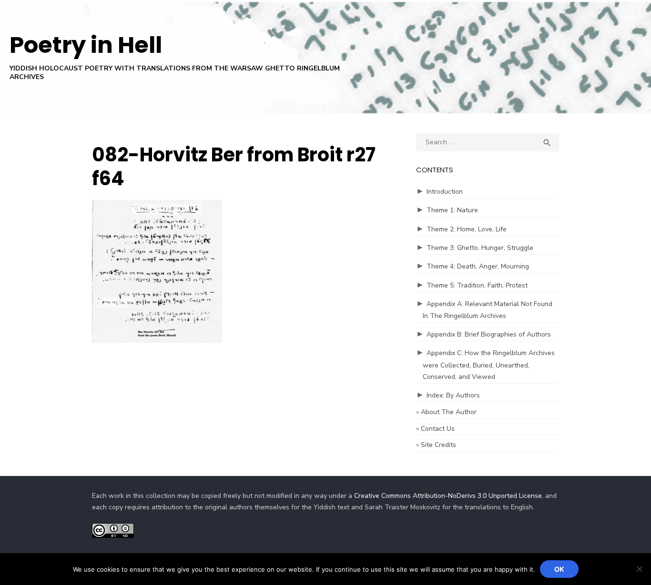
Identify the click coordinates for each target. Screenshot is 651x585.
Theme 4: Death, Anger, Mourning (478, 266)
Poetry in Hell (86, 45)
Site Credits (438, 444)
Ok (559, 569)
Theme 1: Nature (452, 210)
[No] (639, 569)
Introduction (445, 191)
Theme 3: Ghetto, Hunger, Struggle (480, 247)
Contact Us (438, 428)
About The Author (449, 411)
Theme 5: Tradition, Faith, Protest (477, 285)
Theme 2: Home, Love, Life (467, 229)
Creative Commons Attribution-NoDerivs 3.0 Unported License (448, 495)
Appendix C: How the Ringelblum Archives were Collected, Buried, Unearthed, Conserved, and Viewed (489, 364)
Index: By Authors (453, 395)
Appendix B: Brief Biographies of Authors (489, 334)
